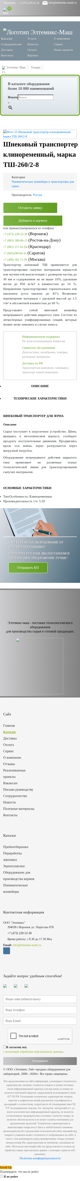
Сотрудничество (11, 44)
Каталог (9, 732)
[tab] (40, 386)
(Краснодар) (27, 246)
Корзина (33, 55)
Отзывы (9, 764)
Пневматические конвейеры (15, 888)
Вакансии (10, 783)
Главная (9, 725)
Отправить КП (28, 567)
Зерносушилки (14, 866)
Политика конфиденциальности (40, 1158)
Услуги (32, 38)
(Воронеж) (25, 233)
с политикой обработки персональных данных (33, 1051)
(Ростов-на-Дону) (32, 240)
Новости (33, 44)
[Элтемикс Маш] (38, 32)
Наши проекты (63, 50)
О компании (62, 38)
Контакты (7, 55)
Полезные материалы (18, 808)
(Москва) (24, 259)
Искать (13, 97)
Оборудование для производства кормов (18, 876)
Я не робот (11, 1176)
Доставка (7, 50)
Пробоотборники (15, 847)
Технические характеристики (40, 398)
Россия (37, 195)
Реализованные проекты (14, 774)
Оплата (32, 50)
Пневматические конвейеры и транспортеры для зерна (43, 184)
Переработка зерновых (12, 856)
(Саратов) (24, 252)
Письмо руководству (18, 789)
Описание (40, 386)
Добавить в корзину (32, 220)
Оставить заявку (30, 208)
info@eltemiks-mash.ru (62, 2)
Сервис (58, 44)
